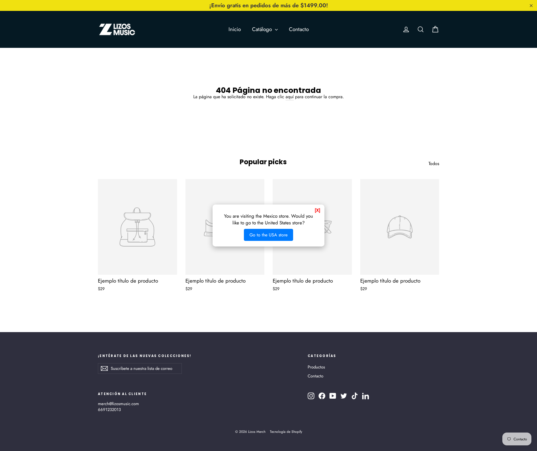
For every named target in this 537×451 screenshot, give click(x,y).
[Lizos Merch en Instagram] (311, 396)
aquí (290, 96)
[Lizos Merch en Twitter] (343, 396)
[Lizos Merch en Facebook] (322, 396)
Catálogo (263, 29)
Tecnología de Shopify (286, 431)
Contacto (299, 29)
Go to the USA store (268, 235)
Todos (433, 163)
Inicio (235, 29)
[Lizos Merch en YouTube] (332, 396)
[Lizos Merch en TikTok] (354, 396)
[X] (317, 210)
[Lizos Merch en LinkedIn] (365, 396)
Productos (316, 367)
